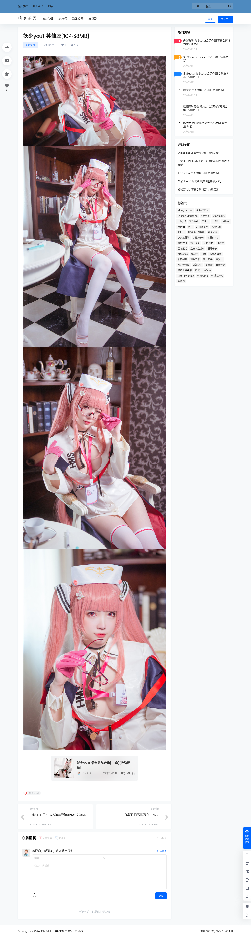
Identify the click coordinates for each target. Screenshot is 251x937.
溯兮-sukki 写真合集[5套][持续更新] (198, 173)
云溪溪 (215, 221)
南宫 (190, 226)
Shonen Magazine (188, 215)
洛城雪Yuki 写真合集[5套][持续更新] (199, 189)
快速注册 (225, 19)
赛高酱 (209, 264)
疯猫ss (194, 254)
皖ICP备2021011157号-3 (69, 931)
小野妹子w (198, 237)
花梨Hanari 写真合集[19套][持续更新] (199, 181)
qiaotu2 (86, 773)
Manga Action (185, 210)
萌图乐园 (45, 931)
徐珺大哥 (182, 243)
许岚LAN (197, 264)
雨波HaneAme (203, 270)
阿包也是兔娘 (185, 270)
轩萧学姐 (220, 264)
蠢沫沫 (219, 259)
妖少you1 (213, 232)
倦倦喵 (181, 226)
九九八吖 (193, 221)
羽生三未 (195, 259)
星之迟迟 (182, 248)
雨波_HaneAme (186, 275)
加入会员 (38, 6)
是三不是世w (197, 248)
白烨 (204, 254)
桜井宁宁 (212, 248)
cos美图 (30, 44)
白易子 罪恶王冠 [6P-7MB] (142, 815)
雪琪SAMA (217, 275)
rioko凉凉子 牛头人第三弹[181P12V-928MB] (58, 815)
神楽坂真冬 (215, 254)
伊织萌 (226, 221)
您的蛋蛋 (195, 243)
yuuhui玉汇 (219, 215)
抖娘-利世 (208, 243)
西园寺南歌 (183, 264)
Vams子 (205, 215)
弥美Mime (212, 237)
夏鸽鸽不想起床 (196, 232)
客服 (50, 6)
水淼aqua (183, 254)
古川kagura (202, 226)
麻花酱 (181, 281)
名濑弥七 (216, 226)
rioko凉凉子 (202, 210)
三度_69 (182, 221)
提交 (161, 895)
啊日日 (181, 232)
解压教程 (23, 6)
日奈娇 (220, 243)
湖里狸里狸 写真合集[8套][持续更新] (199, 152)
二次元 (205, 221)
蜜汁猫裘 (208, 259)
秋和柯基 (182, 259)
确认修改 (162, 850)
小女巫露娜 (183, 237)
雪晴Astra (202, 275)
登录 (210, 19)
